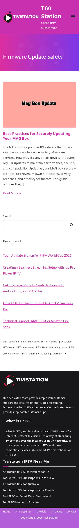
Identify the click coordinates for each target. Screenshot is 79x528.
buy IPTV (14, 341)
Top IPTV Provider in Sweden (21, 502)
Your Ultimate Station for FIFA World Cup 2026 (37, 255)
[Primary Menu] (73, 17)
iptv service (65, 341)
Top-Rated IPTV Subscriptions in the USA (28, 478)
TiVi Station (51, 517)
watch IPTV (59, 353)
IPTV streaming (25, 347)
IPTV (23, 341)
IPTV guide (51, 341)
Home (6, 511)
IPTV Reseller (23, 511)
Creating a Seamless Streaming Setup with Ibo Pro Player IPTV (39, 270)
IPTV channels (35, 341)
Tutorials (40, 511)
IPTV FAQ (56, 511)
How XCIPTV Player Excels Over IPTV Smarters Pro (38, 306)
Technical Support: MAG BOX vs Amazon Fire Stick (36, 324)
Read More (10, 193)
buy (5, 341)
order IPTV (68, 347)
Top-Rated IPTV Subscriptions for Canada (29, 490)
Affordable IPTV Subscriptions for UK (26, 472)
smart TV (34, 353)
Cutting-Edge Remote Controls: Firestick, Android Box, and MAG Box (33, 288)
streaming (46, 353)
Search (7, 216)
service (7, 353)
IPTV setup (9, 347)
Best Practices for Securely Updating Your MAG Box (37, 136)
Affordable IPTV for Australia (21, 484)
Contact (71, 511)
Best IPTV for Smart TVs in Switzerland (27, 496)
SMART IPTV (19, 353)
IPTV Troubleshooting (47, 347)
